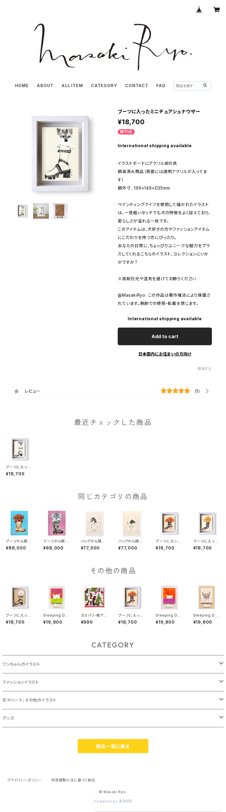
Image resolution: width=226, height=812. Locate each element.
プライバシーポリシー (24, 780)
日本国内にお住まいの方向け (164, 353)
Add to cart (165, 336)
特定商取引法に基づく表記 (73, 780)
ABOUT (45, 85)
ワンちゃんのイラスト (21, 664)
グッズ (8, 717)
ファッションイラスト (20, 682)
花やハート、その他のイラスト (29, 700)
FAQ (160, 85)
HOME (22, 85)
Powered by (106, 801)
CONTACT (136, 85)
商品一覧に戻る (113, 746)
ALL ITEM (72, 85)
